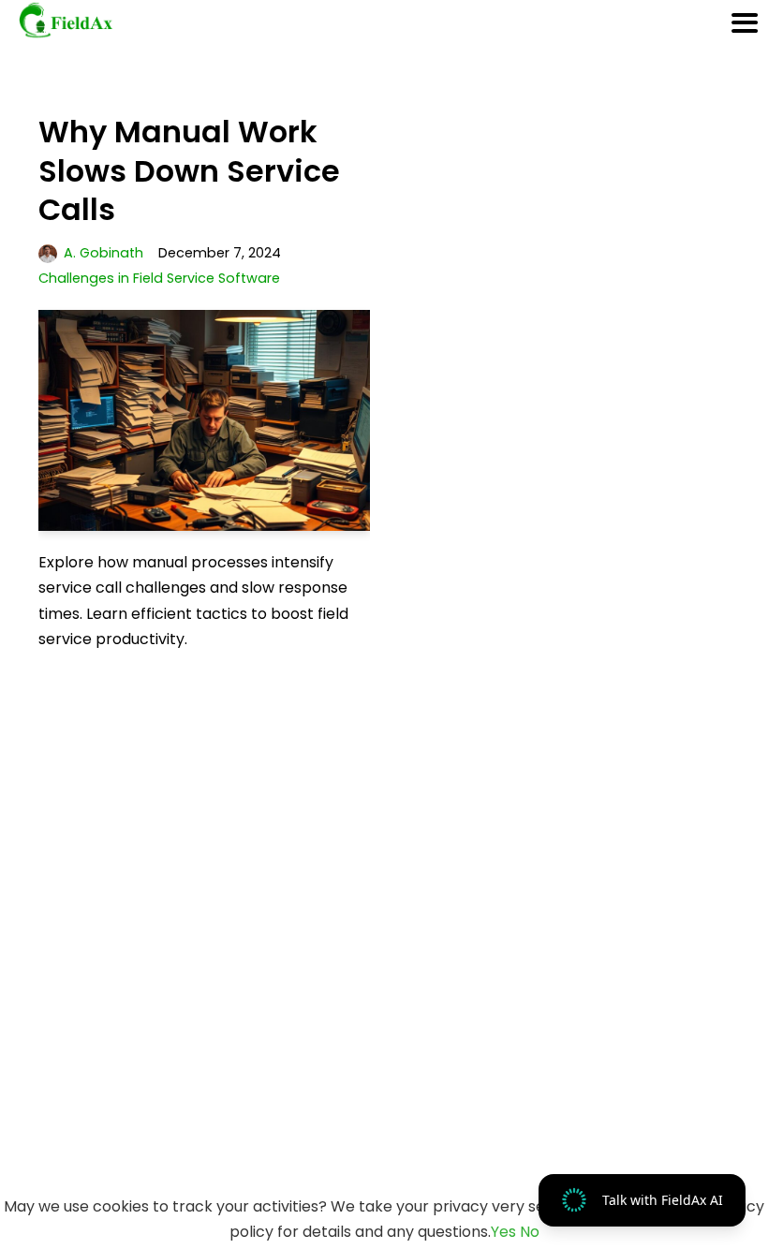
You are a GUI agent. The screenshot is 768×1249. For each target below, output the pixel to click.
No (529, 1231)
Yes (503, 1231)
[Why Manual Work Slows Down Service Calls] (204, 420)
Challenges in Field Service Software (159, 278)
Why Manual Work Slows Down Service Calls (189, 170)
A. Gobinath (103, 252)
